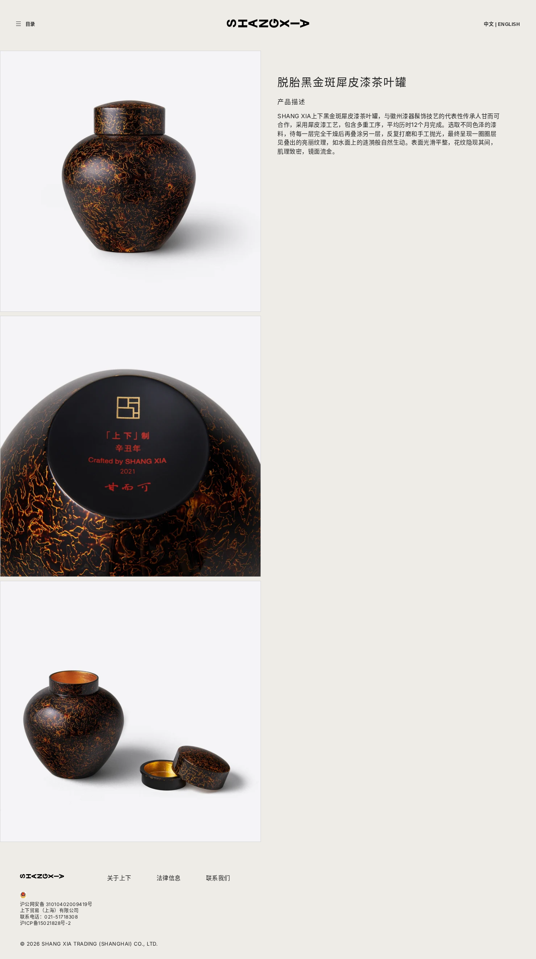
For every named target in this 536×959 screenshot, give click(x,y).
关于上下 (119, 878)
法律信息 (169, 878)
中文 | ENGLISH (502, 24)
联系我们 (218, 878)
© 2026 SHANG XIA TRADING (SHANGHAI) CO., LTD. (89, 944)
